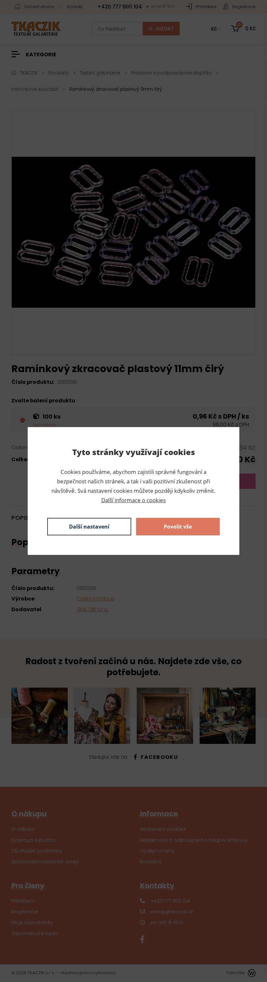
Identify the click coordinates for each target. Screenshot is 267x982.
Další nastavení (89, 526)
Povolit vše (178, 526)
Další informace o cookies (133, 500)
